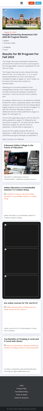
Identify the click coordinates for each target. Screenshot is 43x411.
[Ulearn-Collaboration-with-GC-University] (21, 235)
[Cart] (26, 3)
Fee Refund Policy (21, 392)
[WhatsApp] (12, 403)
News (6, 50)
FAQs (21, 385)
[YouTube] (23, 403)
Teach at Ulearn (21, 395)
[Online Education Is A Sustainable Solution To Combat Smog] (21, 203)
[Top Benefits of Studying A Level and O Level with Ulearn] (21, 355)
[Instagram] (31, 403)
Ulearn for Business (22, 398)
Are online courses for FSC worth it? (21, 303)
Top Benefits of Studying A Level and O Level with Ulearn (21, 340)
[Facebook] (16, 403)
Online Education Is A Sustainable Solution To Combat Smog (19, 188)
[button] (21, 3)
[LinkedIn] (27, 403)
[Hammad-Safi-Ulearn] (21, 286)
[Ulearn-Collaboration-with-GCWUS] (21, 261)
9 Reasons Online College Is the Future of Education (18, 146)
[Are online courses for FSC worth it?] (21, 316)
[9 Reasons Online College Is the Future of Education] (21, 162)
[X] (20, 403)
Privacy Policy (21, 388)
